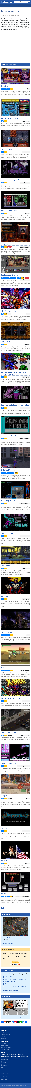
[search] (29, 2)
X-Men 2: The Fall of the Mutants (10, 118)
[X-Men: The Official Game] (15, 619)
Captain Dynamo (5, 342)
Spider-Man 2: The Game (8, 470)
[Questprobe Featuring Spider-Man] (15, 169)
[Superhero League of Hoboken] (15, 264)
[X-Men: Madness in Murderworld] (15, 687)
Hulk (2, 667)
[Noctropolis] (15, 232)
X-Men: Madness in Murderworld (10, 698)
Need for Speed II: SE (10, 981)
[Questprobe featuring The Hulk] (15, 522)
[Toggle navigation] (3, 5)
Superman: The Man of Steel (9, 763)
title (7, 64)
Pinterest (5, 1074)
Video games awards (6, 1047)
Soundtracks (4, 1043)
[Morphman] (15, 882)
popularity (15, 64)
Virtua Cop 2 (7, 984)
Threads (5, 1076)
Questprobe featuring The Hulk (9, 533)
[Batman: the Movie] (15, 138)
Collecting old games (6, 1034)
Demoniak (4, 828)
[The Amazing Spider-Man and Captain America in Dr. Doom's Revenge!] (15, 361)
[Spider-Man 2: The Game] (15, 457)
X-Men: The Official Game (8, 632)
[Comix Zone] (15, 76)
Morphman (4, 894)
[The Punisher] (15, 585)
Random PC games (5, 1049)
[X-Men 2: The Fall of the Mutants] (15, 107)
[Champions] (15, 784)
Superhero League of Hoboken (9, 275)
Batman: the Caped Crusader (9, 210)
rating (10, 64)
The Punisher (5, 596)
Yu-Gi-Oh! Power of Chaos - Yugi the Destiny (15, 979)
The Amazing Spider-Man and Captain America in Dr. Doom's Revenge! (15, 373)
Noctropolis (4, 244)
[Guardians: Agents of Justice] (15, 720)
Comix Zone (4, 86)
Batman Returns (5, 566)
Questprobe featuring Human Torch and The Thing (15, 405)
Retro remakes (4, 1045)
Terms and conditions (6, 1085)
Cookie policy (23, 1085)
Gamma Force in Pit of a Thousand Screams (13, 436)
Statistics (3, 1038)
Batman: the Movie (6, 149)
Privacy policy (15, 1085)
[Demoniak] (15, 817)
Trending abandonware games (10, 991)
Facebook (5, 1059)
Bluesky (5, 1079)
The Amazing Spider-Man (8, 501)
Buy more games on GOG (9, 943)
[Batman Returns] (15, 555)
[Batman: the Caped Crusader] (15, 200)
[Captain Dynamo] (15, 331)
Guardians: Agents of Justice (9, 732)
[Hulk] (15, 654)
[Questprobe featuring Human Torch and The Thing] (15, 394)
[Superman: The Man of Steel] (15, 752)
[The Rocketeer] (15, 850)
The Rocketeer (5, 861)
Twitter (5, 1065)
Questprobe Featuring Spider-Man (10, 180)
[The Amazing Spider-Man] (15, 490)
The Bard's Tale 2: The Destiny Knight (12, 1017)
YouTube (5, 1068)
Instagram (5, 1071)
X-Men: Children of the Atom (9, 311)
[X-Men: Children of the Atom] (15, 298)
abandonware (4, 14)
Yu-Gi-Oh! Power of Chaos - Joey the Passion (15, 986)
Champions (4, 796)
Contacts (3, 1036)
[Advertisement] (15, 46)
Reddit (4, 1062)
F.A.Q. (2, 1032)
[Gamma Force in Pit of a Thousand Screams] (15, 425)
